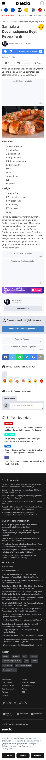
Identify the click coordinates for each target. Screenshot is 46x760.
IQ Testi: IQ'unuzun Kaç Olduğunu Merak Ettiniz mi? (22, 645)
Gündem (8, 423)
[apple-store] (9, 714)
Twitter (5, 656)
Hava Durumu (7, 566)
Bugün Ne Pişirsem (23, 665)
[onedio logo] (21, 729)
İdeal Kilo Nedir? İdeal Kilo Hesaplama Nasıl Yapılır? (22, 620)
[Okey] (19, 10)
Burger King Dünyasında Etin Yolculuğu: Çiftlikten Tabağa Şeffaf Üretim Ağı (22, 439)
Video (7, 446)
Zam (24, 656)
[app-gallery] (37, 714)
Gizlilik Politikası (8, 686)
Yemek (14, 22)
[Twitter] (15, 703)
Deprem (16, 656)
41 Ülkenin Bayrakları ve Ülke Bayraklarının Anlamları (22, 635)
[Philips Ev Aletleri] (12, 10)
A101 (26, 661)
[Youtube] (20, 703)
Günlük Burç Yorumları (12, 661)
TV (6, 457)
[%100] (26, 10)
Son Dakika (7, 665)
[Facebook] (9, 703)
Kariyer (24, 680)
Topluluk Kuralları (8, 689)
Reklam (5, 692)
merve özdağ (20, 44)
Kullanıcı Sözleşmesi (30, 683)
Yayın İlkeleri (27, 686)
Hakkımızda (6, 680)
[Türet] (40, 10)
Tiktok (34, 661)
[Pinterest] (26, 703)
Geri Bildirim (7, 683)
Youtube (34, 656)
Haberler (5, 22)
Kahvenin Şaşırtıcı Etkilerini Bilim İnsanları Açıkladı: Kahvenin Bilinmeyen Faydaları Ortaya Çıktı (23, 428)
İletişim (5, 695)
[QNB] (33, 10)
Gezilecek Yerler (9, 670)
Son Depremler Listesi (10, 571)
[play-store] (23, 714)
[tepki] (4, 381)
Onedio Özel (9, 435)
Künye (24, 689)
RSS (23, 692)
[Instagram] (4, 703)
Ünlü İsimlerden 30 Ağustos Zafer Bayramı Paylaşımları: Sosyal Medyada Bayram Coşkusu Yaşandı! (20, 532)
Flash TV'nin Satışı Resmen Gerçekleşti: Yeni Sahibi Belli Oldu (24, 462)
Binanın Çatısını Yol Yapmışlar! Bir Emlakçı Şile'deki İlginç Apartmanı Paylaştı (23, 451)
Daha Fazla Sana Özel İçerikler (22, 329)
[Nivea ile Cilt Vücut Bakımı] (6, 10)
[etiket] (41, 27)
